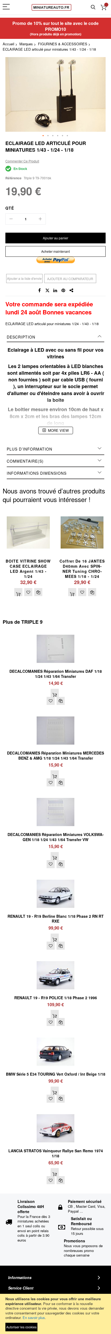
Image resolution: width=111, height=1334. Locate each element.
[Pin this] (63, 290)
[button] (43, 136)
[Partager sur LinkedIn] (55, 290)
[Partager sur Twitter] (47, 290)
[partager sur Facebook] (39, 290)
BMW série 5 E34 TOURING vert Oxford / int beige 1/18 (55, 1074)
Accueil (8, 43)
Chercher (93, 7)
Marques (26, 43)
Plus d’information (29, 449)
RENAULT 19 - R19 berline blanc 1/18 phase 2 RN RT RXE (56, 918)
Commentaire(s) (25, 461)
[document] (55, 1313)
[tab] (55, 337)
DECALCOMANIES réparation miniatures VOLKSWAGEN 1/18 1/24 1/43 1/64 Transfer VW (56, 837)
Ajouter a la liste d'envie (24, 278)
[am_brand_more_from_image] (55, 632)
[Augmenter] (40, 219)
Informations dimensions (37, 473)
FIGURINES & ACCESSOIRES (62, 43)
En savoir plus (34, 1317)
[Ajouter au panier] (18, 592)
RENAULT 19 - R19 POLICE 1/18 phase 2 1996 (55, 997)
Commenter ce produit (22, 161)
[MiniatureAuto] (51, 7)
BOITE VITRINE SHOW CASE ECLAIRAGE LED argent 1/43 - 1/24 (28, 568)
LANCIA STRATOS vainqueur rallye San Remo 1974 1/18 (55, 1153)
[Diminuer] (11, 219)
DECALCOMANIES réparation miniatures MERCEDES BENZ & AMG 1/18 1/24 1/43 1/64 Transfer (55, 755)
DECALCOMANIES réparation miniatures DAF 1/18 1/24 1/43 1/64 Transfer (55, 673)
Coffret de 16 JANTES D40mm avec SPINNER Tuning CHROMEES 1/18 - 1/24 (82, 568)
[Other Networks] (71, 290)
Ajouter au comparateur (70, 278)
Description (21, 337)
